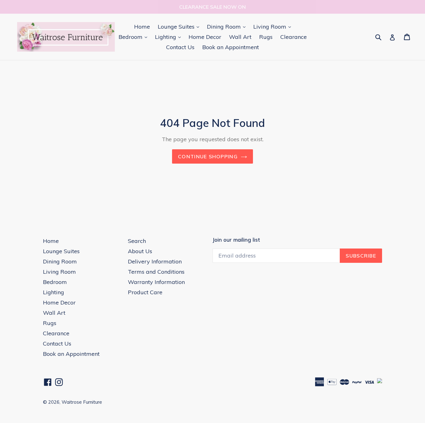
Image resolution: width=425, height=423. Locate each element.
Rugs (266, 36)
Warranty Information (156, 282)
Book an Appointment (230, 47)
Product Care (145, 292)
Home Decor (205, 36)
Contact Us (180, 47)
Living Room (273, 26)
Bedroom (134, 36)
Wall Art (240, 36)
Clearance (293, 36)
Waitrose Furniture (82, 402)
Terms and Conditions (156, 271)
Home (142, 26)
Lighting (169, 36)
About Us (140, 251)
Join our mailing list (236, 240)
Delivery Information (155, 261)
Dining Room (228, 26)
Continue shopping (208, 156)
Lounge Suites (180, 26)
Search (137, 240)
